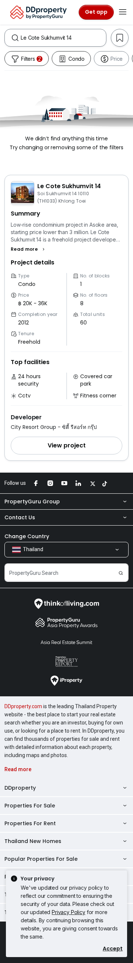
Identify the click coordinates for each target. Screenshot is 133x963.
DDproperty (20, 788)
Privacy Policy (68, 912)
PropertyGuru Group (32, 501)
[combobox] (63, 38)
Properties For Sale (29, 805)
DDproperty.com (23, 706)
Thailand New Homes (32, 841)
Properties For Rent (30, 823)
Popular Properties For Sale (41, 859)
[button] (29, 249)
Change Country (26, 536)
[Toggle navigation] (122, 12)
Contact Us (19, 517)
